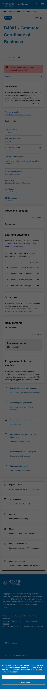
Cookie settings (23, 682)
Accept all (23, 677)
